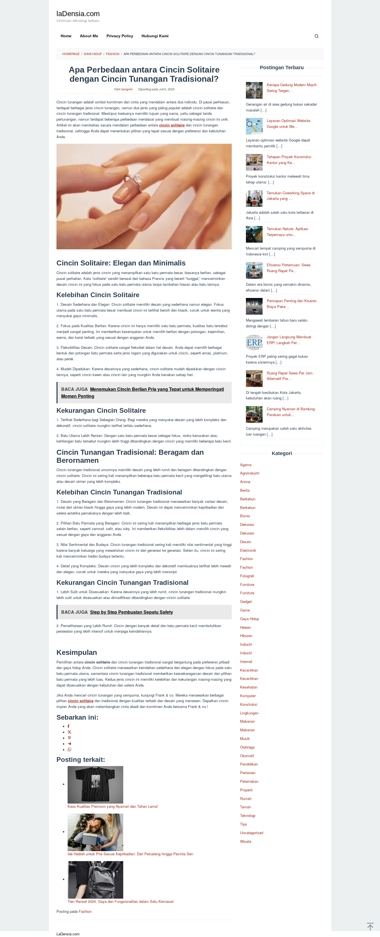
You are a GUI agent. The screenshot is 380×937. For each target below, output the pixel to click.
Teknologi (247, 815)
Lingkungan (249, 712)
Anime (245, 481)
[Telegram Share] (69, 744)
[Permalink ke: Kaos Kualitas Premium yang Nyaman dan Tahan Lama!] (95, 784)
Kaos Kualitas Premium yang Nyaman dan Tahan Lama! (113, 806)
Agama (245, 464)
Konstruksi (248, 704)
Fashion (85, 911)
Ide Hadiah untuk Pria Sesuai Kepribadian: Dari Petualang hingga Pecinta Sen (130, 853)
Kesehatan (248, 687)
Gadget (246, 601)
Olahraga (247, 747)
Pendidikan (249, 764)
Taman (245, 806)
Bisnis (245, 515)
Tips (243, 824)
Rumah (245, 798)
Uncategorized (251, 832)
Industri (246, 644)
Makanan (247, 721)
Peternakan (249, 781)
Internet (246, 661)
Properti (246, 789)
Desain (245, 541)
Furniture (247, 584)
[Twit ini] (69, 732)
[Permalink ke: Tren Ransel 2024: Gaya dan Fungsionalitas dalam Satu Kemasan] (95, 879)
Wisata (245, 841)
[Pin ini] (69, 738)
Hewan (245, 627)
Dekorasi (247, 524)
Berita (245, 490)
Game (245, 610)
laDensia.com (78, 13)
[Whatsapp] (69, 749)
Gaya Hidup (249, 618)
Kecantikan (249, 670)
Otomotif (247, 755)
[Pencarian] (317, 36)
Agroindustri (249, 473)
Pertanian (247, 772)
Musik (245, 738)
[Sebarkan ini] (68, 726)
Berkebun (247, 498)
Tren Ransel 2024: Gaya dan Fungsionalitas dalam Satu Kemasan (121, 901)
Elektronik (248, 550)
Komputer (248, 695)
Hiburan (246, 635)
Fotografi (247, 575)
